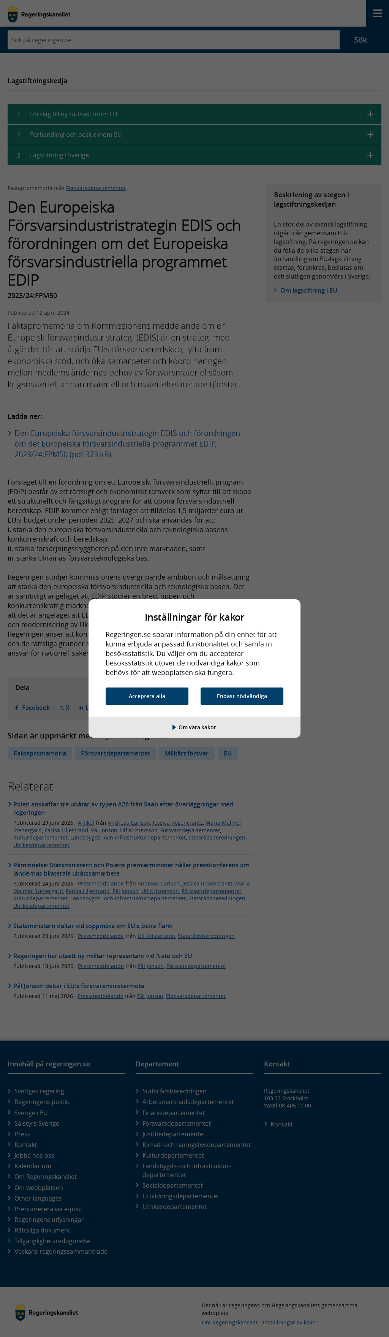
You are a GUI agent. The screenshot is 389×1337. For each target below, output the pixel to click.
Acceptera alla (147, 696)
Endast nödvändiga (242, 696)
